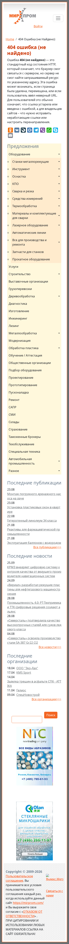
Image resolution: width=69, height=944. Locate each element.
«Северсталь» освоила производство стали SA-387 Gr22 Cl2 (34, 640)
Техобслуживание (21, 444)
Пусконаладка (19, 392)
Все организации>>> (46, 699)
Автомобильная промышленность (22, 461)
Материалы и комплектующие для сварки (34, 215)
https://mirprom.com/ (28, 903)
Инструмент (21, 169)
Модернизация (20, 341)
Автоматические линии (29, 233)
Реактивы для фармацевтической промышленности (33, 531)
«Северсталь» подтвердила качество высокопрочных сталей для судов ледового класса (34, 624)
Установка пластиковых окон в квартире (33, 509)
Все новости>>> (50, 647)
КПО (15, 184)
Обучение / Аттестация (25, 355)
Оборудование (19, 154)
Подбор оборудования (25, 370)
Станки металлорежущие (30, 162)
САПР (12, 407)
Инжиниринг (18, 318)
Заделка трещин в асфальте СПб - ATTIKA (34, 683)
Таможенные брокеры (25, 437)
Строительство (20, 274)
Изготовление (19, 311)
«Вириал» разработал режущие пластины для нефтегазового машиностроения (33, 589)
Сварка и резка (23, 191)
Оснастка (19, 176)
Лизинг (14, 326)
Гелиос (21, 690)
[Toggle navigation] (58, 18)
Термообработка (24, 206)
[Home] (22, 17)
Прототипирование (23, 385)
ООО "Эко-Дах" (27, 668)
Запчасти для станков (28, 252)
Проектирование (21, 378)
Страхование (18, 429)
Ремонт (14, 400)
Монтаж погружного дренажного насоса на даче (34, 496)
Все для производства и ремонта (29, 242)
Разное (14, 471)
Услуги (13, 267)
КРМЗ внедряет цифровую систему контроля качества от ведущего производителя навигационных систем (34, 571)
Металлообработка (23, 333)
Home (10, 39)
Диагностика (18, 304)
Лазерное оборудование (30, 225)
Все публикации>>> (47, 547)
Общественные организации (30, 363)
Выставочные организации (28, 281)
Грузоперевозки (20, 289)
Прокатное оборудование (31, 259)
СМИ (12, 415)
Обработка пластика (23, 348)
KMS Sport (23, 673)
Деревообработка (22, 296)
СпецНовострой (28, 695)
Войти (38, 26)
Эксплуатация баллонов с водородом (34, 543)
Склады (14, 422)
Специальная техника (24, 452)
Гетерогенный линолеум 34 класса (32, 521)
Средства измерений (27, 199)
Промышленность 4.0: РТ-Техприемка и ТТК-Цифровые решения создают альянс (34, 607)
